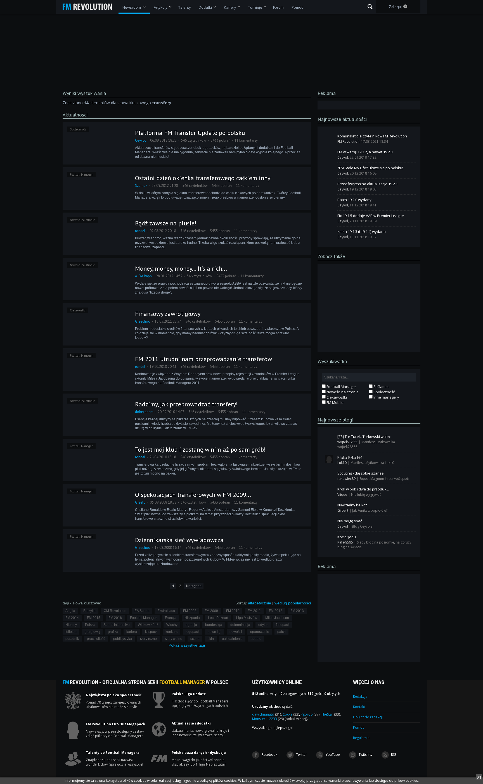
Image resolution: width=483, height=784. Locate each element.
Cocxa (291, 714)
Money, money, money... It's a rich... (181, 268)
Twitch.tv (365, 754)
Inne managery (386, 397)
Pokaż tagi (187, 645)
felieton (71, 632)
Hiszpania (192, 618)
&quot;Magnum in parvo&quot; (384, 478)
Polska (90, 625)
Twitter (301, 754)
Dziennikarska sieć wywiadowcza (179, 540)
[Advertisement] (369, 307)
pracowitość (96, 639)
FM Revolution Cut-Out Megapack (115, 724)
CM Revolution (115, 611)
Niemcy (71, 625)
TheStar (330, 714)
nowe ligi (214, 632)
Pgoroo (310, 714)
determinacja (240, 625)
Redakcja (360, 696)
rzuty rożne (148, 639)
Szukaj (370, 6)
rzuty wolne (173, 639)
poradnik (72, 639)
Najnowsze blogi (335, 419)
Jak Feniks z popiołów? (369, 510)
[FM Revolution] (90, 6)
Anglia (70, 611)
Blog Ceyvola (362, 526)
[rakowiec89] (329, 475)
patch (281, 632)
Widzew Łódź (148, 625)
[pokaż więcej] (296, 718)
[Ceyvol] (329, 154)
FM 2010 (233, 611)
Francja (170, 618)
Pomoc (358, 727)
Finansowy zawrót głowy (167, 314)
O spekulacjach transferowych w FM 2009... (193, 495)
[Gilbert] (329, 507)
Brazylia (89, 611)
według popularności (292, 603)
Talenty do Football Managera (112, 752)
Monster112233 (268, 718)
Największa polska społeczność (113, 695)
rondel (140, 230)
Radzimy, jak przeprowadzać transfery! (186, 404)
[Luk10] (329, 459)
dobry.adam (144, 411)
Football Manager (81, 175)
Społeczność (78, 129)
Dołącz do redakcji (368, 717)
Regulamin (361, 737)
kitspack (151, 632)
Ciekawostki (78, 310)
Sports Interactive (116, 625)
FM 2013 (297, 611)
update (256, 639)
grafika (113, 632)
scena (195, 639)
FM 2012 (275, 611)
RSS (393, 754)
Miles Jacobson (277, 618)
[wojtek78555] (329, 438)
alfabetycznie (259, 603)
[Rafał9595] (329, 539)
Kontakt (359, 706)
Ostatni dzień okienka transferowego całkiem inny (202, 178)
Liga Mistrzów (246, 618)
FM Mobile (335, 402)
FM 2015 (93, 618)
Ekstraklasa (166, 611)
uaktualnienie (232, 639)
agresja (191, 625)
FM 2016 (115, 618)
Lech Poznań (218, 618)
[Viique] (329, 491)
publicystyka (122, 639)
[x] (479, 777)
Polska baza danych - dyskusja (199, 752)
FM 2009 (211, 611)
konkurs (171, 632)
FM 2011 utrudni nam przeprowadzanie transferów (203, 359)
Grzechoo (142, 321)
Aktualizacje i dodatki (191, 723)
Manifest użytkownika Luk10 (372, 462)
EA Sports (141, 611)
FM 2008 (189, 611)
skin (211, 639)
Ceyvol (140, 140)
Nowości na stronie (82, 220)
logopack (193, 632)
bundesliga (213, 625)
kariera (131, 632)
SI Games (381, 386)
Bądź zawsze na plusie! (165, 223)
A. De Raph (143, 276)
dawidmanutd (266, 714)
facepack (283, 625)
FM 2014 (72, 618)
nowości (235, 632)
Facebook (269, 754)
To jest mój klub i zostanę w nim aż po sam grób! (200, 449)
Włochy (171, 625)
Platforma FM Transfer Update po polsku (190, 133)
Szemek (141, 185)
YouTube (332, 754)
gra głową (92, 632)
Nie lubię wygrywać (366, 494)
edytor (263, 625)
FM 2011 (254, 611)
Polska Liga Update (189, 694)
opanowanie (259, 632)
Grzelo (140, 502)
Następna (194, 585)
